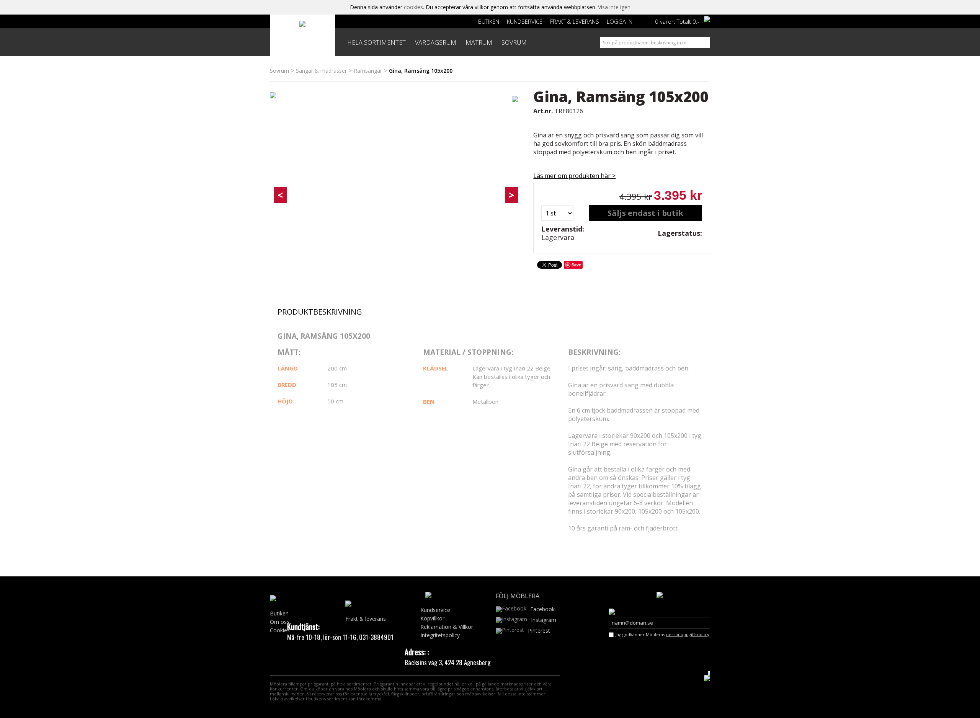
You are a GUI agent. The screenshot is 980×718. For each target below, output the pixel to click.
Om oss (279, 621)
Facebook (542, 609)
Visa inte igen (614, 7)
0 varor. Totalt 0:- (677, 21)
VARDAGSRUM (435, 42)
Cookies (280, 630)
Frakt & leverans (574, 21)
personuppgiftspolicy (687, 634)
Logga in (619, 21)
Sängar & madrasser (321, 70)
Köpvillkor (432, 618)
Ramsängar (368, 70)
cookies (413, 7)
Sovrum (279, 70)
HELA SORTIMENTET (376, 42)
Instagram (543, 619)
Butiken (488, 21)
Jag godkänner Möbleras (662, 634)
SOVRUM (514, 42)
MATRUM (479, 42)
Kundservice (524, 21)
